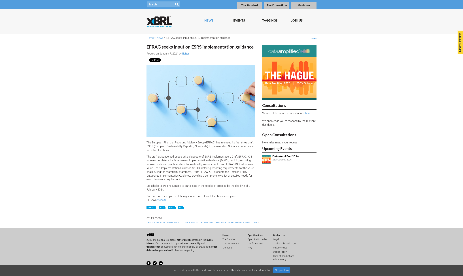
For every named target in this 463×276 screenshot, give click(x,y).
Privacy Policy (280, 247)
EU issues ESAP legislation (164, 222)
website (162, 200)
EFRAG (150, 207)
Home (150, 37)
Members (227, 247)
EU (180, 207)
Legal (276, 239)
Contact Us (279, 235)
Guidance (304, 5)
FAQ (250, 247)
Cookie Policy (280, 251)
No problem (282, 270)
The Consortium (277, 5)
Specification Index (257, 239)
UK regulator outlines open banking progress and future (221, 222)
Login (313, 38)
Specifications (255, 235)
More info (264, 270)
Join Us (297, 20)
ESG (162, 207)
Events (239, 20)
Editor (185, 53)
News (208, 20)
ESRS (171, 207)
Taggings (269, 20)
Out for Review (255, 243)
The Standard (249, 5)
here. (308, 113)
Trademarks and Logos (285, 243)
